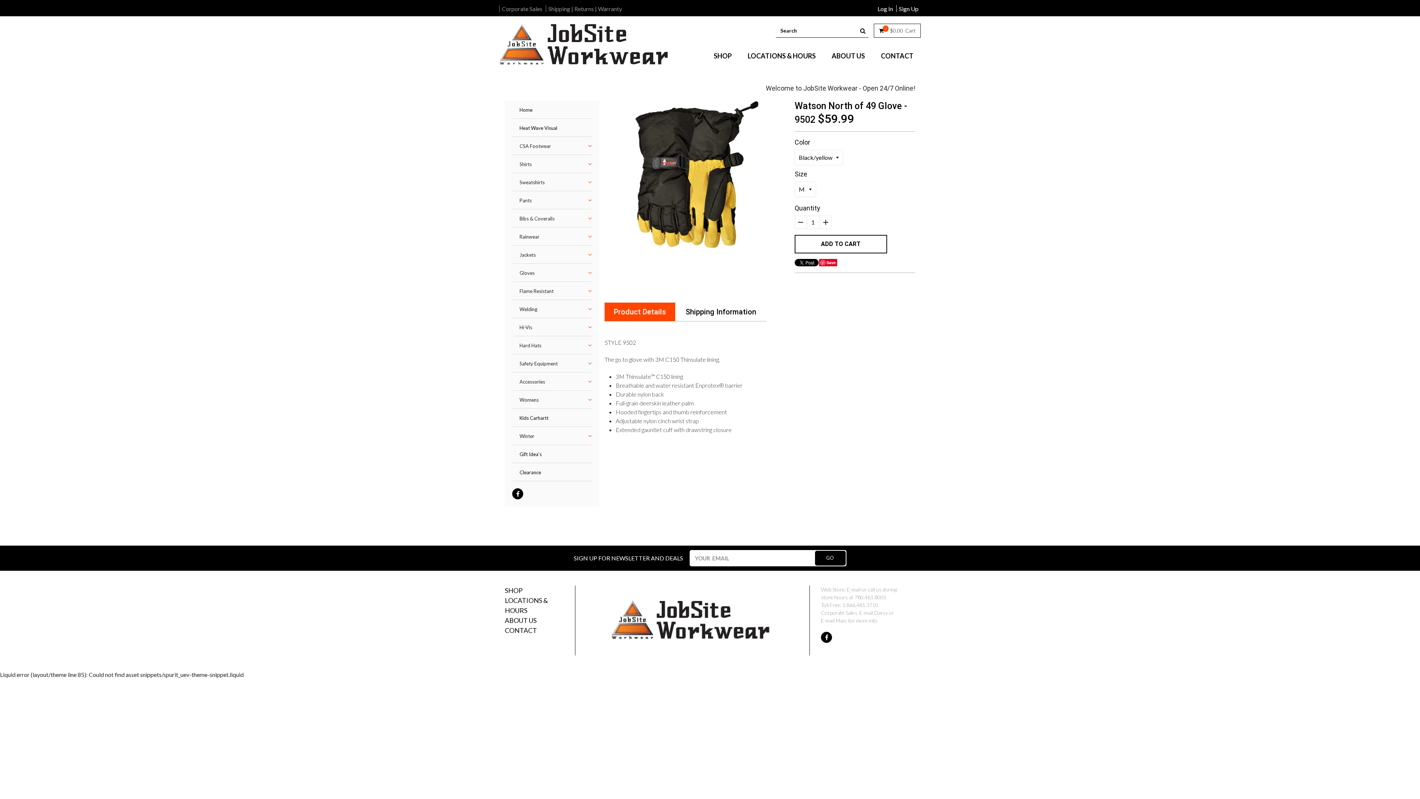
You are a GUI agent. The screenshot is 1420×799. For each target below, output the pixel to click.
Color (802, 142)
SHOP (723, 56)
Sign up (909, 8)
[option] (697, 175)
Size (801, 174)
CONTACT (897, 56)
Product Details (640, 311)
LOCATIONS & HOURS (782, 56)
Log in (885, 8)
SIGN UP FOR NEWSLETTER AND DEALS (628, 558)
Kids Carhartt (534, 418)
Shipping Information (721, 311)
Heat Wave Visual (538, 128)
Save (831, 262)
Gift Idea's (531, 454)
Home (526, 110)
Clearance (530, 472)
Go (830, 558)
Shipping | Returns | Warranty (585, 8)
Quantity (807, 208)
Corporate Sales (522, 8)
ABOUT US (848, 56)
